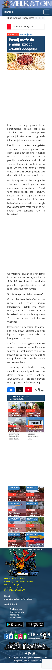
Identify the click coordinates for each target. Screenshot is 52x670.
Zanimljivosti (26, 34)
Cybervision (35, 660)
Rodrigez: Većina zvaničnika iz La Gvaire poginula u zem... (35, 548)
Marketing (14, 615)
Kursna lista (15, 618)
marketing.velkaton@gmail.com (18, 599)
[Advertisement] (26, 96)
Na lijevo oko (16, 609)
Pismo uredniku (17, 612)
